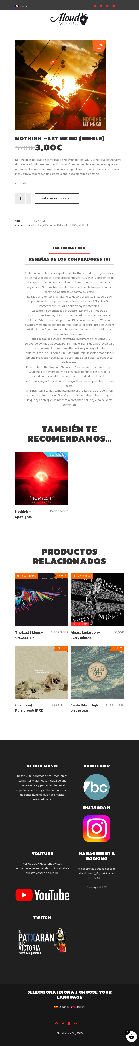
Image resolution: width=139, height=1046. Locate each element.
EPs (74, 225)
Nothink (83, 225)
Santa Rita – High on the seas (84, 707)
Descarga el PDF (97, 887)
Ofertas (37, 225)
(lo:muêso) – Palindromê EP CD (29, 707)
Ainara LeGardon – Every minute (85, 635)
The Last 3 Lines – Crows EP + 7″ (29, 635)
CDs (46, 225)
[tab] (69, 248)
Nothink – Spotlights (23, 514)
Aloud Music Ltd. (60, 225)
